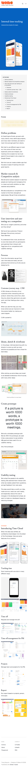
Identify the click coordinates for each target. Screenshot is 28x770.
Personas (9, 87)
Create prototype (9, 94)
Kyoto (16, 764)
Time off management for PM (14, 104)
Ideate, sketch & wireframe (11, 92)
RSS (16, 750)
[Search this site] (23, 4)
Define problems (9, 79)
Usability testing (9, 96)
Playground (4, 750)
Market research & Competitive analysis (14, 81)
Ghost (11, 764)
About (3, 747)
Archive (3, 744)
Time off (9, 102)
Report (8, 108)
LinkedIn (17, 747)
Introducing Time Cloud (10, 98)
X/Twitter (17, 744)
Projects (9, 106)
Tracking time (10, 100)
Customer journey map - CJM (14, 89)
